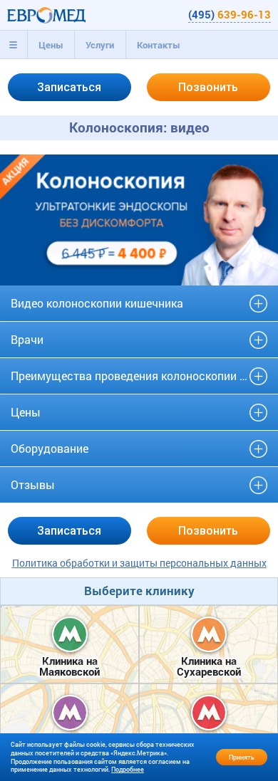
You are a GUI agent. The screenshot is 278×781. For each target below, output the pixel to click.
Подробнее (127, 769)
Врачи (27, 339)
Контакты (158, 44)
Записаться (69, 87)
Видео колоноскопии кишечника (97, 302)
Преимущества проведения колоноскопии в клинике (139, 375)
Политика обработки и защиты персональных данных (139, 563)
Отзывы (33, 484)
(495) (229, 14)
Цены (50, 44)
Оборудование (49, 448)
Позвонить (208, 87)
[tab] (13, 45)
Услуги (100, 44)
